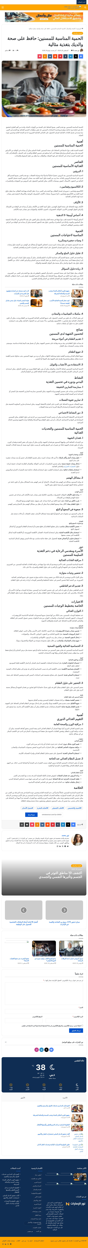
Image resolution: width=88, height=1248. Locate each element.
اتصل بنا (30, 1241)
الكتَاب (18, 1241)
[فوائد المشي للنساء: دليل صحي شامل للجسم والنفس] (36, 303)
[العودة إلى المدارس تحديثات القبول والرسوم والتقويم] (77, 1108)
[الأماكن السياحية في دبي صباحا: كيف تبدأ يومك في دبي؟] (79, 1187)
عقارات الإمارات (37, 1227)
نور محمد (76, 50)
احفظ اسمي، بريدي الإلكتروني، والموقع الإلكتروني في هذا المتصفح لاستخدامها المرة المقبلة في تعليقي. (51, 1026)
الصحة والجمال (71, 28)
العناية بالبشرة (42, 808)
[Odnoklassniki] (45, 56)
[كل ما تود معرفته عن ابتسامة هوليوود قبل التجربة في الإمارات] (36, 293)
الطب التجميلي (57, 808)
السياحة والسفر (37, 1186)
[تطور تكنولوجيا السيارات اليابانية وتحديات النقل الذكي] (77, 1148)
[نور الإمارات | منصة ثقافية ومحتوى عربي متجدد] (71, 7)
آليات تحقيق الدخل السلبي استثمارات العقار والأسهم (54, 1134)
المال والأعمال (37, 1200)
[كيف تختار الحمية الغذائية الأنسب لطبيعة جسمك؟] (77, 303)
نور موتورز (30, 1231)
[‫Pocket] (40, 56)
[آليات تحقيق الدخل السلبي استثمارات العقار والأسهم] (77, 1137)
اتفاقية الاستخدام (39, 1241)
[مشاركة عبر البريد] (27, 824)
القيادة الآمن (38, 1197)
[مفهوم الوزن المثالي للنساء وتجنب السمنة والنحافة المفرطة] (77, 293)
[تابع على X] (73, 50)
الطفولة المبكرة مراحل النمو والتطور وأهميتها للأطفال (53, 1125)
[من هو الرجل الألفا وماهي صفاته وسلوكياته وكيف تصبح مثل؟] (79, 1176)
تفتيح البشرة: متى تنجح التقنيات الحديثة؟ (19, 959)
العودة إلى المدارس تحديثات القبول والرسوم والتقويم (53, 1106)
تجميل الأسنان (27, 808)
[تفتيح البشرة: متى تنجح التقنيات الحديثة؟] (17, 949)
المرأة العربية (37, 1204)
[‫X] (76, 56)
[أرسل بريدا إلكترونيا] (71, 50)
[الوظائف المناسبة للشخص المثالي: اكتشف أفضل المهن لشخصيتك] (65, 1177)
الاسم (81, 1007)
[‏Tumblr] (65, 56)
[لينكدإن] (70, 56)
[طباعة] (22, 824)
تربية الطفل (38, 1215)
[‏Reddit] (55, 56)
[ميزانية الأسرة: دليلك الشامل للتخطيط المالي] (52, 1187)
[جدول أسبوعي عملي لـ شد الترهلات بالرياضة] (71, 949)
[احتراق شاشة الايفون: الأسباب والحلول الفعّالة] (52, 1177)
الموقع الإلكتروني (37, 1016)
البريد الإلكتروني (78, 1016)
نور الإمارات (77, 1241)
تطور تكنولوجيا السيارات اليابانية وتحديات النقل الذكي (53, 1144)
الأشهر (23, 1098)
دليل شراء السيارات (35, 1219)
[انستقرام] (57, 846)
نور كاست (38, 1231)
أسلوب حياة (38, 1175)
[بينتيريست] (60, 56)
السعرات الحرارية (69, 466)
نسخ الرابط (31, 815)
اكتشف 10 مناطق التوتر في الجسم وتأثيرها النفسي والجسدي (60, 875)
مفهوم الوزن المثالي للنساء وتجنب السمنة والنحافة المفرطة (51, 1115)
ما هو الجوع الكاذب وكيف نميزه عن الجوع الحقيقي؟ (45, 959)
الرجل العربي (37, 1182)
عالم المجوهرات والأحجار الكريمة (34, 1223)
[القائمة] (3, 8)
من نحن (24, 1241)
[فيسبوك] (81, 56)
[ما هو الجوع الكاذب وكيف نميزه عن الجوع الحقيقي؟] (44, 949)
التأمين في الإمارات (36, 1178)
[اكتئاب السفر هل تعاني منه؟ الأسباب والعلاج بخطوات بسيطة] (65, 1187)
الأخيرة (65, 1098)
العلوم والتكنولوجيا (36, 1193)
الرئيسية (79, 28)
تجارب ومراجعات (36, 1211)
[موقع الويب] (67, 846)
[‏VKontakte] (50, 56)
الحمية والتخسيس (74, 808)
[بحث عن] (85, 8)
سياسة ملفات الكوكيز (8, 1241)
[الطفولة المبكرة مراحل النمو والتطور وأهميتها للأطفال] (77, 1127)
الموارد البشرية (37, 1208)
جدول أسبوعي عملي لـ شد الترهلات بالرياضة (72, 959)
